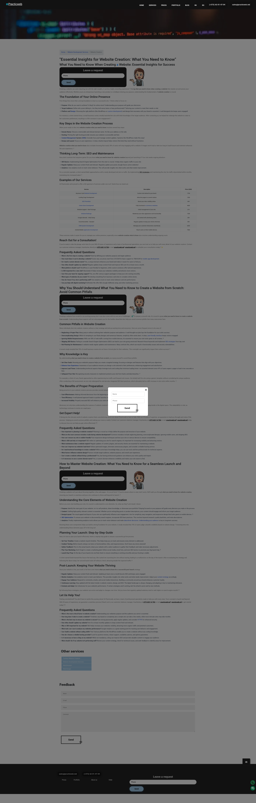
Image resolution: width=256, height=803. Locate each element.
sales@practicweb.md (241, 5)
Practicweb (15, 4)
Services (152, 5)
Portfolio (176, 5)
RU (196, 5)
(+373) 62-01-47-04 (217, 5)
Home (141, 5)
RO (203, 5)
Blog (187, 5)
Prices (164, 5)
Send (127, 408)
